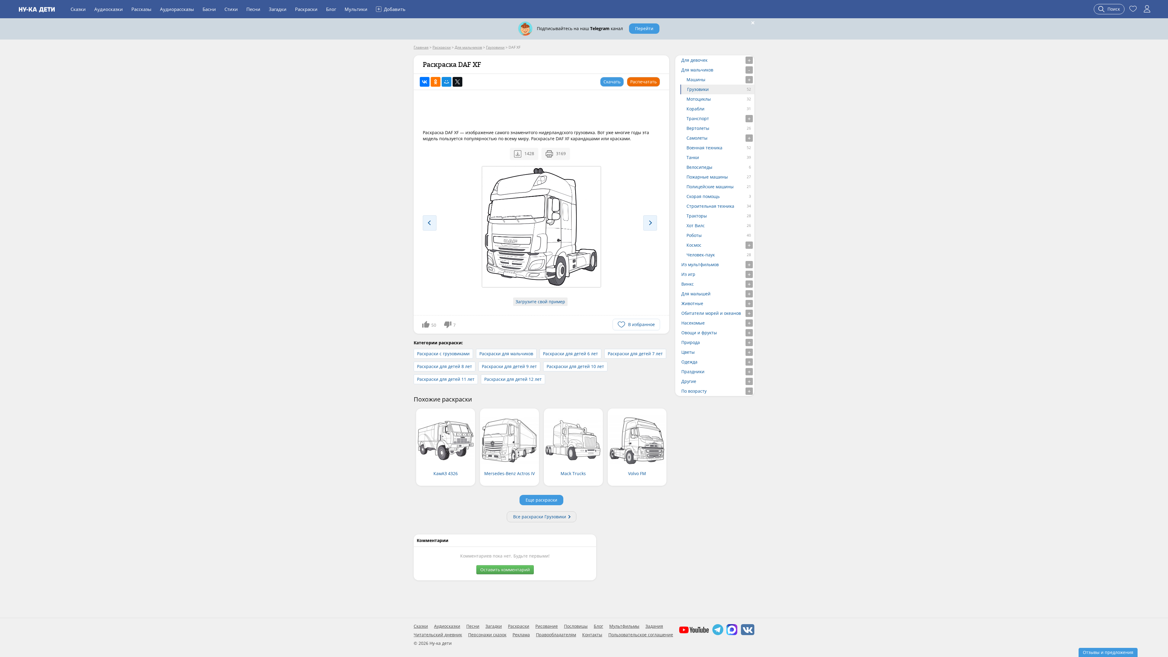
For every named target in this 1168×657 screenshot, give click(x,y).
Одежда (689, 362)
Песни (253, 9)
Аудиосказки (108, 9)
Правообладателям (556, 635)
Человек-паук (701, 255)
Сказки (78, 9)
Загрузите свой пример (540, 301)
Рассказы (141, 9)
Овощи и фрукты (699, 332)
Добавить (391, 8)
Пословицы (576, 626)
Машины (696, 79)
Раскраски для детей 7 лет (635, 353)
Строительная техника (710, 206)
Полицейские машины (710, 186)
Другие (688, 381)
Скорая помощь (703, 196)
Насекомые (693, 323)
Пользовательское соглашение (640, 635)
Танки (693, 157)
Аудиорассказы (177, 9)
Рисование (546, 626)
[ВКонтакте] (424, 82)
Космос (694, 245)
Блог (331, 9)
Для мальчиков (697, 70)
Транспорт (698, 118)
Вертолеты (698, 128)
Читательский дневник (438, 635)
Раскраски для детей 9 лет (509, 366)
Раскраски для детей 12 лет (513, 379)
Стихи (231, 9)
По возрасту (694, 391)
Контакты (592, 635)
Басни (209, 9)
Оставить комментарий (505, 569)
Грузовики (698, 89)
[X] (457, 82)
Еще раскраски (541, 500)
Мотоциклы (699, 99)
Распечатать (643, 82)
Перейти (644, 28)
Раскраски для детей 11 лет (445, 379)
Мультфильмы (624, 626)
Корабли (695, 109)
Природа (690, 342)
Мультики (356, 9)
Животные (692, 303)
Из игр (688, 274)
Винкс (687, 284)
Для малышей (696, 294)
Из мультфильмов (700, 264)
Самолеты (697, 138)
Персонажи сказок (487, 635)
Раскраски (306, 9)
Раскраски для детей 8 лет (444, 366)
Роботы (694, 235)
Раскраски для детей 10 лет (575, 366)
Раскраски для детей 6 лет (570, 353)
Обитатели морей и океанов (711, 313)
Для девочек (694, 60)
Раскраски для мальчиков (506, 353)
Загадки (278, 9)
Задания (654, 626)
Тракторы (697, 216)
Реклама (521, 635)
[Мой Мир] (446, 82)
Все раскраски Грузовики (539, 517)
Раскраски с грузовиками (443, 353)
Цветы (688, 352)
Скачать (611, 82)
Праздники (692, 371)
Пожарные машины (707, 177)
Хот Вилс (696, 225)
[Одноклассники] (435, 82)
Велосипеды (699, 167)
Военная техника (704, 148)
